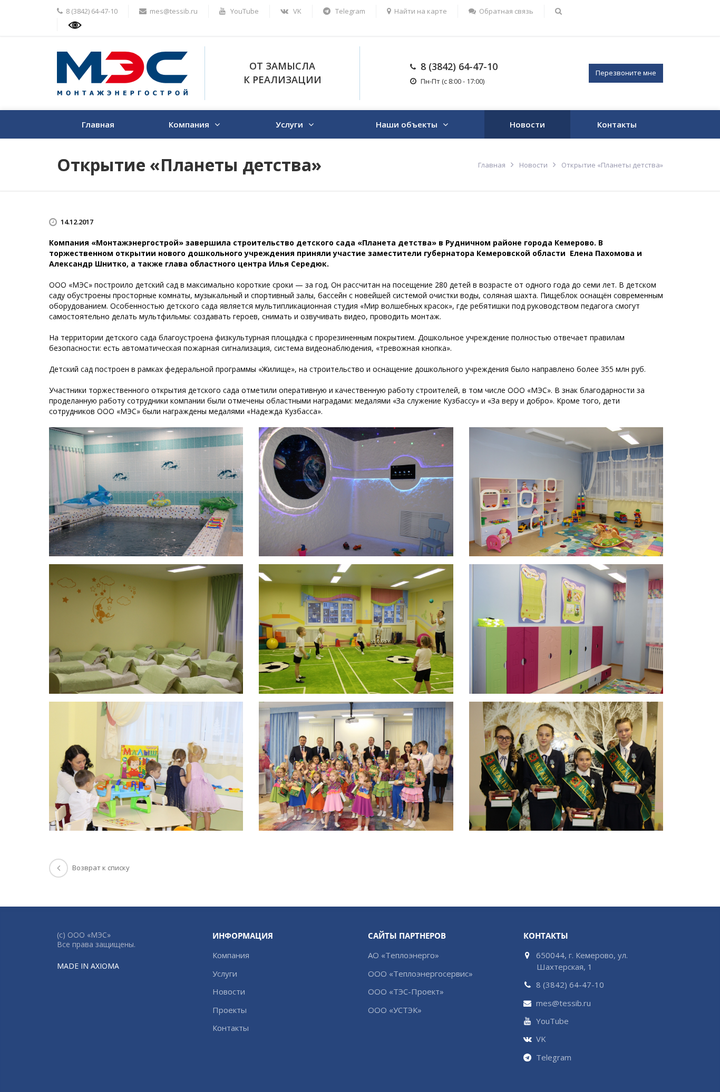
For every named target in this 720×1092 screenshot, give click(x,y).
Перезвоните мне (626, 72)
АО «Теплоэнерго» (403, 955)
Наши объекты (406, 124)
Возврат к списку (101, 867)
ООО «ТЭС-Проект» (406, 991)
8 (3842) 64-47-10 (459, 66)
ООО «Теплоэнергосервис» (420, 973)
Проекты (229, 1010)
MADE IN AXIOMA (88, 966)
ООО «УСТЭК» (395, 1010)
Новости (527, 124)
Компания (189, 124)
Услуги (289, 124)
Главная (98, 124)
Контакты (617, 124)
